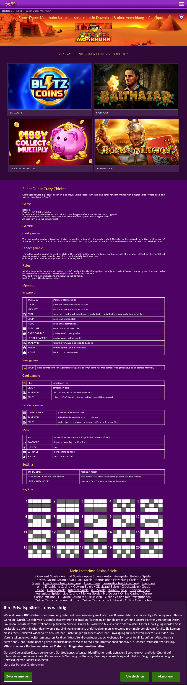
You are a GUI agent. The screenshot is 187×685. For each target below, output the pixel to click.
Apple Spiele (92, 576)
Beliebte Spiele (140, 576)
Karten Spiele (117, 590)
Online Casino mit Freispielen (82, 597)
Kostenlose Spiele (47, 593)
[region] (93, 643)
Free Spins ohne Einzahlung (62, 583)
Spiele (19, 11)
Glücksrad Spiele (107, 586)
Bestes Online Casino (51, 580)
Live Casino (70, 593)
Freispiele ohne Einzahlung (121, 583)
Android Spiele (71, 576)
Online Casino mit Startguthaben (128, 597)
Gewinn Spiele (83, 586)
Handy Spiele (56, 590)
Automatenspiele (115, 576)
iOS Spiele (98, 590)
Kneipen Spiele (140, 590)
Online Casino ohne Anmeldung (57, 600)
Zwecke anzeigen (17, 676)
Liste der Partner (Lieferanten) (24, 664)
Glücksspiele (130, 586)
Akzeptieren (166, 676)
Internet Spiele (78, 590)
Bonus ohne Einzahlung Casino (116, 580)
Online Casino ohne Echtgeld (102, 600)
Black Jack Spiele (80, 580)
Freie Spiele (92, 583)
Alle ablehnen (135, 676)
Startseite (7, 11)
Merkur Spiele (90, 593)
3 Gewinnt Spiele (46, 576)
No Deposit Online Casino (121, 593)
